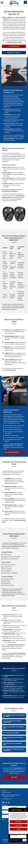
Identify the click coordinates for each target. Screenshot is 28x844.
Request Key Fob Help (13, 52)
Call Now (14, 777)
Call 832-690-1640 (14, 46)
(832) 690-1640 (8, 799)
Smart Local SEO (16, 839)
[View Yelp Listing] (9, 803)
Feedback (14, 807)
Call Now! (19, 829)
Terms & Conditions (7, 841)
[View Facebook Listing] (6, 803)
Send (25, 840)
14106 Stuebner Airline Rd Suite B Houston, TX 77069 (12, 795)
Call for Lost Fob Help (12, 452)
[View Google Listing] (3, 803)
